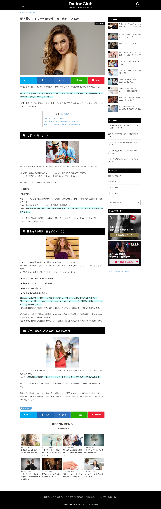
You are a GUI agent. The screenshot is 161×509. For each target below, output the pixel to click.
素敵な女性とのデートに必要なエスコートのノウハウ (130, 98)
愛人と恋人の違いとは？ (54, 119)
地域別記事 (112, 182)
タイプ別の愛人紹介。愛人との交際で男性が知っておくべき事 (130, 53)
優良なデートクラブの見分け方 (130, 43)
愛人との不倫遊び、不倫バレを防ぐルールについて (130, 35)
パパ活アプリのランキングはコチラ (120, 271)
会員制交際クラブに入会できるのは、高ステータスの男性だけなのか (130, 26)
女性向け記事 (27, 408)
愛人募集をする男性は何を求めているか (61, 121)
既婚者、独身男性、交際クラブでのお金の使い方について (130, 80)
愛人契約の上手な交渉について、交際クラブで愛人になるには (130, 109)
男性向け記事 (113, 193)
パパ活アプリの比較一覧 (107, 497)
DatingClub (81, 3)
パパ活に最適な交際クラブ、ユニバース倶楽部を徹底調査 (130, 89)
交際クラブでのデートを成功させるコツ (130, 62)
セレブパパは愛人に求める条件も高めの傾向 (62, 124)
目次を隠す (64, 114)
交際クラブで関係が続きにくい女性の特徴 (130, 71)
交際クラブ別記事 (114, 176)
